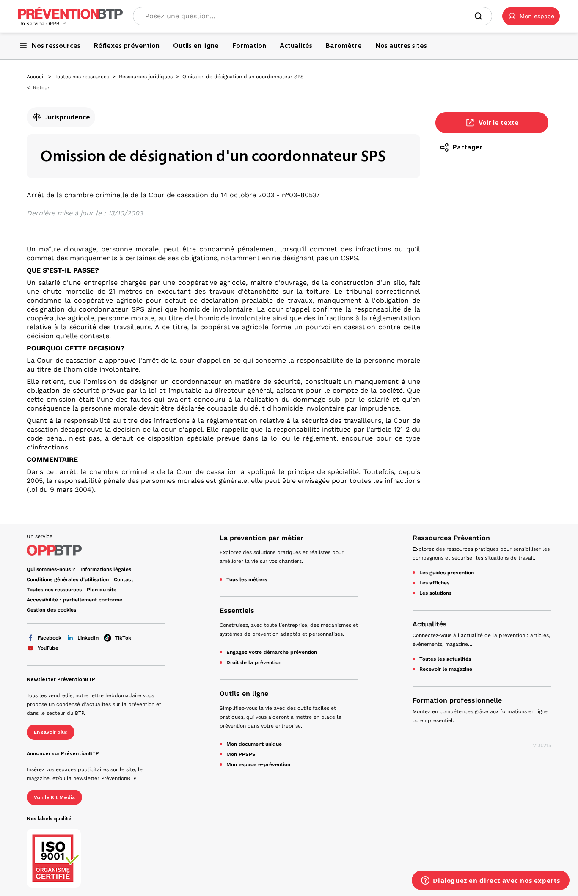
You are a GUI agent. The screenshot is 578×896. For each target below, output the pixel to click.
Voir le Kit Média (54, 797)
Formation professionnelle (457, 700)
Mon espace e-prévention (258, 764)
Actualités (430, 624)
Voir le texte (499, 122)
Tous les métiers (246, 579)
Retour (41, 87)
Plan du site (101, 590)
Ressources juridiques (146, 76)
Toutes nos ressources (82, 76)
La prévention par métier (261, 538)
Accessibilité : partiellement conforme (74, 600)
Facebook (49, 638)
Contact (123, 579)
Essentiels (237, 611)
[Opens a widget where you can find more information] (491, 881)
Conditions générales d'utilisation (68, 579)
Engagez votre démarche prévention (271, 652)
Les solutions (435, 593)
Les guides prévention (446, 573)
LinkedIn (88, 638)
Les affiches (434, 583)
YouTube (48, 648)
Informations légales (105, 569)
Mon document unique (254, 744)
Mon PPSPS (241, 754)
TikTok (123, 638)
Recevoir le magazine (445, 669)
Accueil (36, 76)
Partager (468, 147)
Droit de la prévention (253, 662)
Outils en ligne (244, 693)
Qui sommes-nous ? (51, 569)
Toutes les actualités (445, 659)
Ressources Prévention (451, 538)
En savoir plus (50, 732)
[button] (531, 16)
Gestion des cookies (51, 610)
